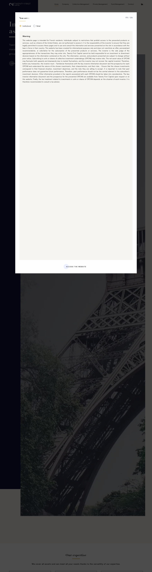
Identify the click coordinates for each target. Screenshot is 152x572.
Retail (38, 26)
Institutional (27, 26)
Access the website (76, 266)
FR (127, 18)
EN (131, 18)
